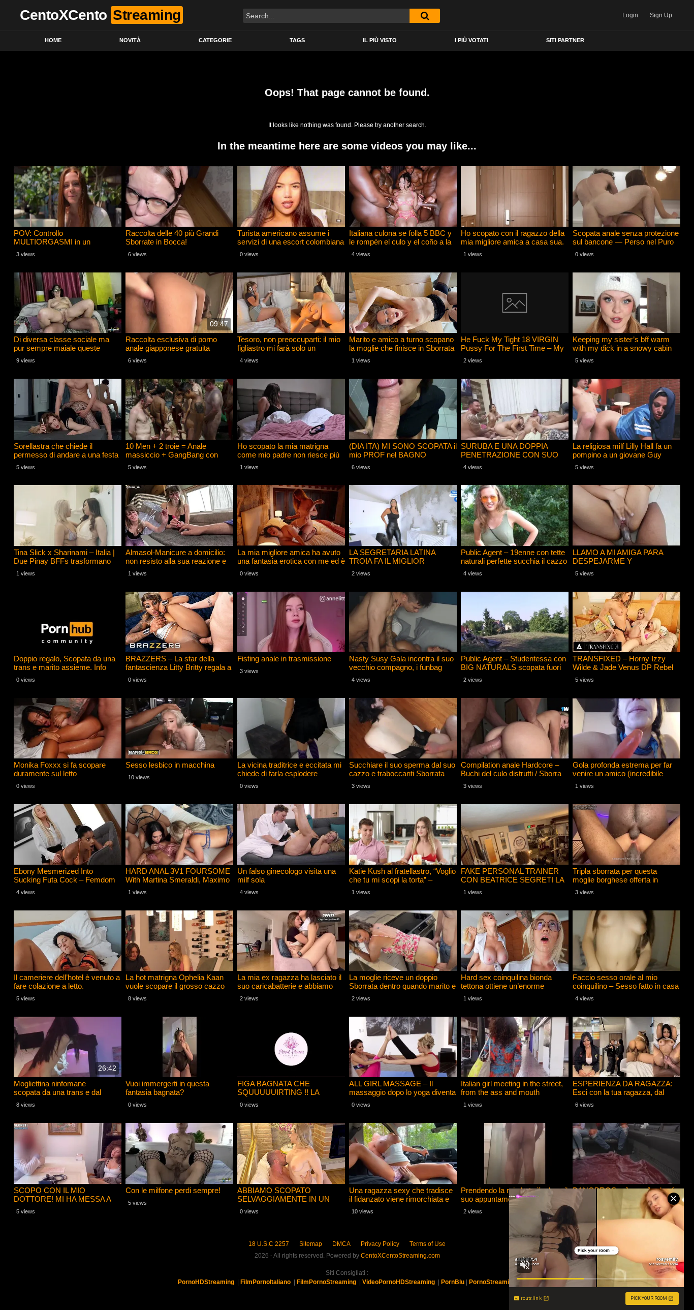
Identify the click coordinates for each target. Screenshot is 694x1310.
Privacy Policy (380, 1243)
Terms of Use (427, 1243)
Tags (297, 40)
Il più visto (380, 40)
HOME (53, 40)
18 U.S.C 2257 (268, 1243)
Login (630, 15)
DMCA (341, 1243)
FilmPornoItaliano (265, 1282)
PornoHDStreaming (206, 1282)
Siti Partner (565, 40)
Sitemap (310, 1243)
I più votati (471, 40)
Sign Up (661, 15)
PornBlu (452, 1282)
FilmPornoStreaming (326, 1282)
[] (424, 16)
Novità (130, 40)
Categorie (215, 40)
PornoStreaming (492, 1282)
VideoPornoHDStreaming (398, 1282)
